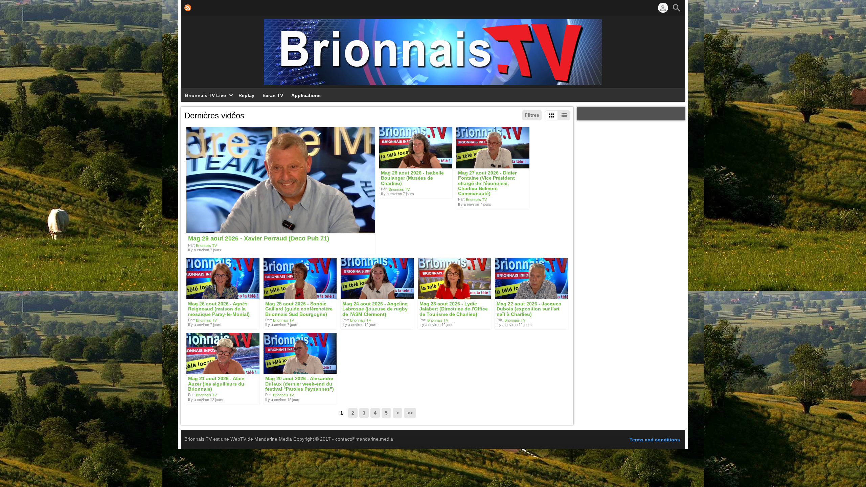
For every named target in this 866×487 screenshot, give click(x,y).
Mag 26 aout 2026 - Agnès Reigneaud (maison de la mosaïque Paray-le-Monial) (219, 309)
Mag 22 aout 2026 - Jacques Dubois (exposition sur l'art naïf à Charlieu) (529, 309)
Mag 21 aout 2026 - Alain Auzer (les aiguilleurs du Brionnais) (216, 384)
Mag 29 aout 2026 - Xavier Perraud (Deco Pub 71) (258, 238)
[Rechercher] (676, 8)
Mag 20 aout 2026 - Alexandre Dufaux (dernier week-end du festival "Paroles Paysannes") (299, 384)
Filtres (532, 115)
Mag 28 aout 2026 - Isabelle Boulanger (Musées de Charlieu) (412, 178)
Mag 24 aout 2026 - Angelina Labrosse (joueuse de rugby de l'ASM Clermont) (375, 309)
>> (410, 413)
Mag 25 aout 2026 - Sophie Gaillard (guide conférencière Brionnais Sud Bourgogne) (299, 309)
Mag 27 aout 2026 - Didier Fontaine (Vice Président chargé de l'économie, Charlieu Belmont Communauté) (487, 183)
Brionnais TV (206, 245)
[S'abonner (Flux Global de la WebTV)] (187, 7)
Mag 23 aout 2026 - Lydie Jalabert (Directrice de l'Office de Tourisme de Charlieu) (453, 309)
